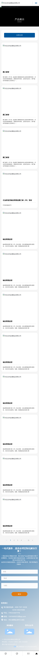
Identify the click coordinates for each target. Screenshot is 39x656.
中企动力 (11, 642)
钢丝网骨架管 (7, 239)
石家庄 (16, 642)
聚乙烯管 (6, 72)
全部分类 (19, 35)
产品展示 (19, 19)
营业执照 (25, 642)
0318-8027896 (18, 610)
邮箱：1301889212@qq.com (15, 616)
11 (28, 540)
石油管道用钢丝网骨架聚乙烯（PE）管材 (17, 200)
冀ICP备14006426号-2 (9, 644)
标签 (20, 642)
